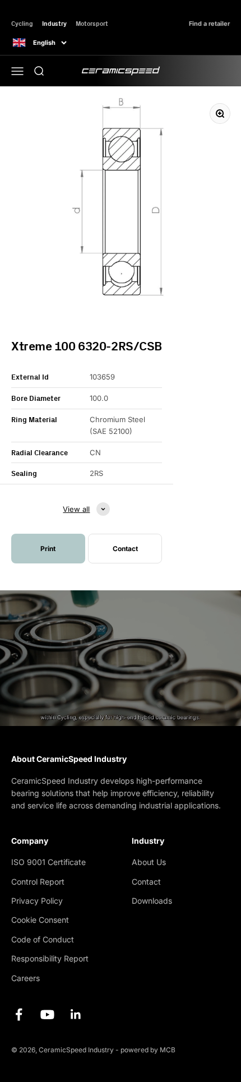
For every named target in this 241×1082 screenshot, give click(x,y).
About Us (149, 862)
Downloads (152, 900)
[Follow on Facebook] (18, 1014)
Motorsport (92, 23)
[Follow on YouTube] (47, 1014)
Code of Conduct (42, 939)
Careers (25, 978)
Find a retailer (209, 24)
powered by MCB (148, 1050)
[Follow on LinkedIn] (76, 1014)
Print (47, 548)
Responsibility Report (50, 958)
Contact (146, 881)
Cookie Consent (40, 919)
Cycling (22, 23)
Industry (54, 23)
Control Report (37, 881)
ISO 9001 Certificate (48, 862)
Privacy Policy (37, 900)
